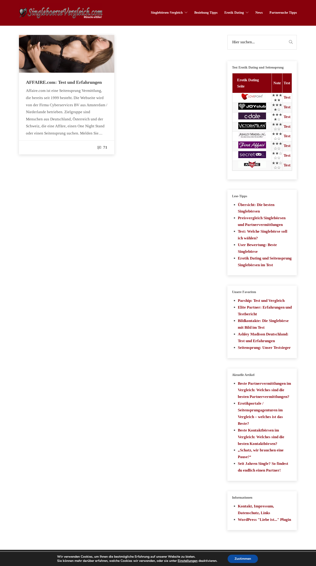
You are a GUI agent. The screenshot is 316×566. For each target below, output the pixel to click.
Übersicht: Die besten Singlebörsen (256, 208)
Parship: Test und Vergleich (261, 300)
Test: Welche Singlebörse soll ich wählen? (262, 234)
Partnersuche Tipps (283, 12)
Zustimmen (243, 559)
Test (287, 97)
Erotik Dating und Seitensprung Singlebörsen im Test (265, 261)
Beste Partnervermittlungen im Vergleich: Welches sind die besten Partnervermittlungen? (264, 390)
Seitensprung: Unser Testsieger (264, 347)
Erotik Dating (234, 12)
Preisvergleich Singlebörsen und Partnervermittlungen (261, 221)
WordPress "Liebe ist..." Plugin (264, 519)
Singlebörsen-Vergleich (167, 12)
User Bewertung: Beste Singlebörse (257, 248)
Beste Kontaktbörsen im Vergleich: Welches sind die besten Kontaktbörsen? (261, 437)
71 (104, 147)
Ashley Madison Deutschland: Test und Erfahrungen (263, 337)
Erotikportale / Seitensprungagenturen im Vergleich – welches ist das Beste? (260, 413)
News (259, 12)
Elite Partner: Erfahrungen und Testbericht (265, 310)
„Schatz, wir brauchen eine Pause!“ (261, 453)
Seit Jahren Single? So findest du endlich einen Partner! (263, 466)
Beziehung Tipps (205, 12)
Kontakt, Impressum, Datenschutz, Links (256, 509)
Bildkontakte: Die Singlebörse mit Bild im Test (263, 324)
